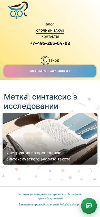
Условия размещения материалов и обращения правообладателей (50, 196)
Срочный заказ (50, 30)
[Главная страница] (50, 10)
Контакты (50, 37)
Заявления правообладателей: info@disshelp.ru (50, 204)
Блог (50, 24)
